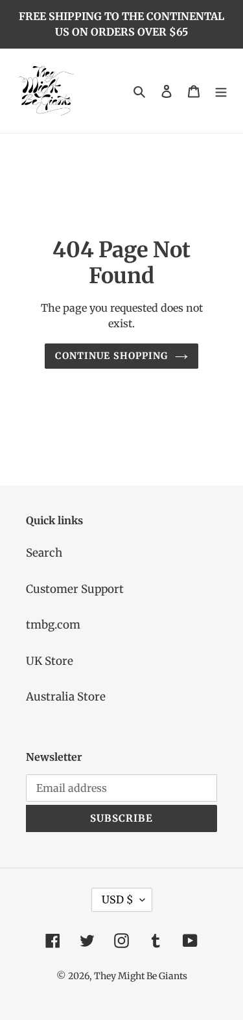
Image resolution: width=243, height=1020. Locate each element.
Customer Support (75, 589)
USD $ (117, 899)
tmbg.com (53, 625)
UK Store (49, 661)
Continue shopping (111, 356)
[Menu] (221, 91)
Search (44, 553)
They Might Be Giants (140, 976)
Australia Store (66, 697)
